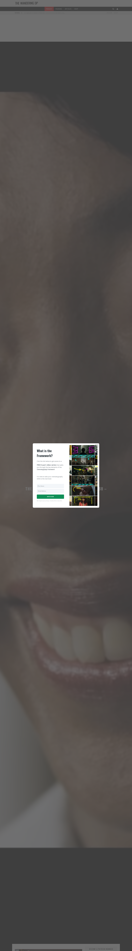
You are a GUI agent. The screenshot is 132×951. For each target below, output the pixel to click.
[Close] (97, 446)
